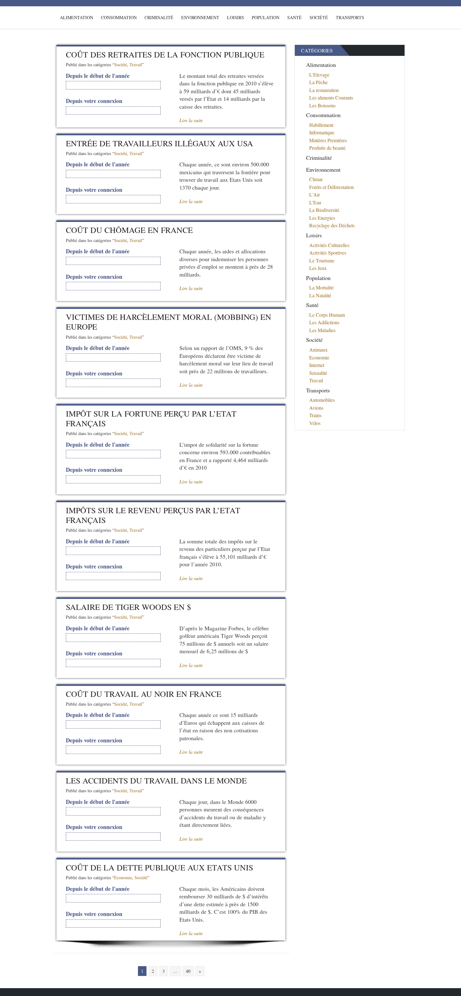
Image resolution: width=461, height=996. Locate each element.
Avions (316, 407)
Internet (316, 365)
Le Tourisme (321, 260)
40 (188, 971)
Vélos (315, 423)
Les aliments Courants (331, 97)
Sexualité (318, 372)
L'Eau (315, 202)
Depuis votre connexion (94, 101)
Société (319, 17)
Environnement (200, 17)
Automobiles (322, 399)
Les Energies (322, 217)
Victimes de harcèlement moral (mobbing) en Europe (168, 321)
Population (265, 17)
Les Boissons (322, 105)
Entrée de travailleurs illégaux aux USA (159, 143)
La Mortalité (321, 287)
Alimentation (76, 17)
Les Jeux (318, 268)
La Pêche (318, 82)
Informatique (321, 132)
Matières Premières (328, 140)
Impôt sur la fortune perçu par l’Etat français (151, 418)
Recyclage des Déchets (332, 225)
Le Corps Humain (327, 314)
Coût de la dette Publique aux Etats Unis (159, 867)
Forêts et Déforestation (331, 187)
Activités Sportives (327, 252)
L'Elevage (319, 74)
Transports (350, 17)
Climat (315, 179)
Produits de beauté (327, 147)
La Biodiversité (324, 210)
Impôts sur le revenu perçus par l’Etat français (153, 515)
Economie (123, 877)
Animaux (318, 349)
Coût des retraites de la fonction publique (165, 54)
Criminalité (159, 17)
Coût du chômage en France (129, 229)
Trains (315, 415)
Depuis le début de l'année (98, 76)
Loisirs (235, 17)
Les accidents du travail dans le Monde (156, 780)
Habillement (321, 124)
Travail (136, 64)
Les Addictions (324, 322)
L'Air (314, 194)
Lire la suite (191, 120)
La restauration (324, 90)
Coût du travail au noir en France (143, 693)
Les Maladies (322, 330)
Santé (294, 17)
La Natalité (320, 295)
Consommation (119, 17)
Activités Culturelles (329, 245)
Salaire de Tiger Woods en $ (128, 606)
